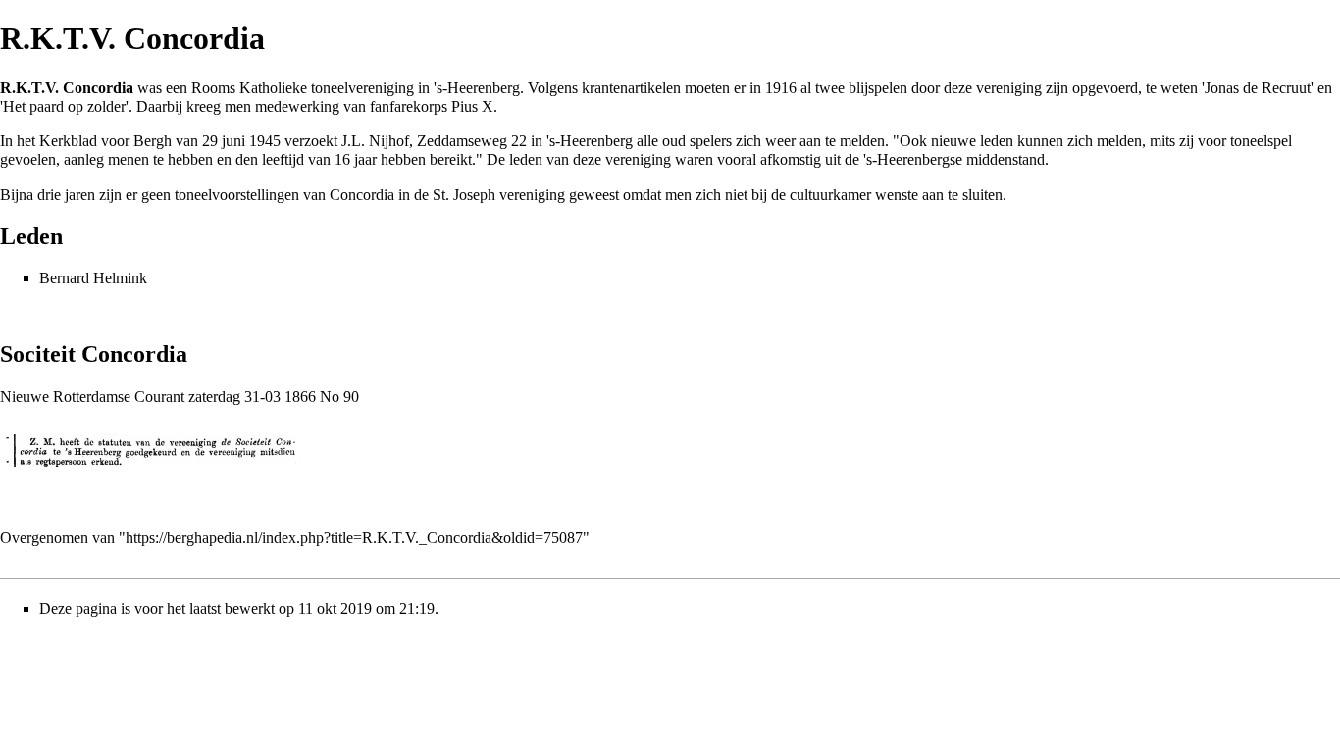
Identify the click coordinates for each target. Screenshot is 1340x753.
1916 (781, 87)
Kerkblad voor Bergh (105, 140)
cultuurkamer (830, 194)
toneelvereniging (362, 87)
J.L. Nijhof (375, 140)
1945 (265, 140)
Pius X (472, 106)
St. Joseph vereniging (499, 194)
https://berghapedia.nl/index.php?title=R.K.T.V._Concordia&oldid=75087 (354, 537)
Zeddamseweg (462, 140)
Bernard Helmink (93, 278)
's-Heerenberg (477, 87)
